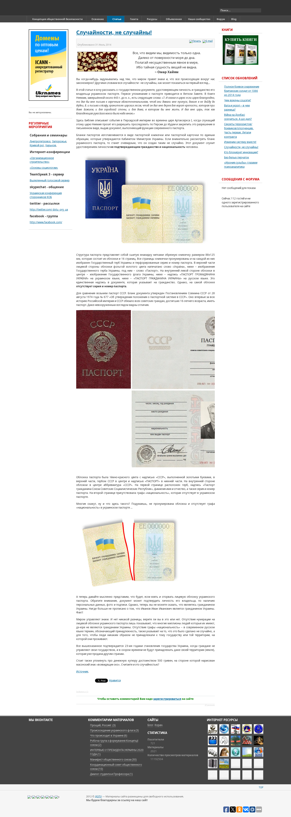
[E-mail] (208, 41)
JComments (210, 705)
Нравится (115, 680)
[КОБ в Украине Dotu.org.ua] (47, 8)
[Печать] (195, 41)
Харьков (50, 145)
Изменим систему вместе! (240, 142)
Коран (158, 725)
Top (261, 787)
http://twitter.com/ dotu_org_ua (49, 209)
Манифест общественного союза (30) (113, 759)
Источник (82, 671)
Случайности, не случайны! (114, 32)
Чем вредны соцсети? (237, 100)
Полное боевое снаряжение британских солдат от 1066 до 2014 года (241, 91)
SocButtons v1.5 (82, 692)
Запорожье (59, 141)
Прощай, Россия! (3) (103, 725)
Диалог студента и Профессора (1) (111, 774)
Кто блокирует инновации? (241, 152)
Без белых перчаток (236, 157)
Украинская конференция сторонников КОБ (46, 195)
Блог (150, 725)
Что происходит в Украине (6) (108, 735)
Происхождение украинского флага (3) (114, 730)
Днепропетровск (40, 141)
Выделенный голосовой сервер (49, 180)
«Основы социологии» (44, 168)
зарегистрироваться (167, 699)
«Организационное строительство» (42, 160)
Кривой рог (37, 145)
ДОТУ (98, 796)
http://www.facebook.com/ (46, 222)
